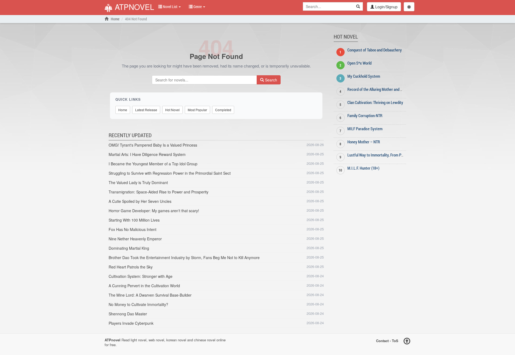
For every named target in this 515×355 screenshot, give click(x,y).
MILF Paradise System (364, 128)
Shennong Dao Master (128, 313)
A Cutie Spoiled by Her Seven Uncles (140, 201)
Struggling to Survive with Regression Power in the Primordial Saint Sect (170, 173)
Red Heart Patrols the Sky (131, 267)
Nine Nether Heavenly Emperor (135, 238)
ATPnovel (133, 7)
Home (114, 18)
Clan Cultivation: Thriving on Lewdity (375, 102)
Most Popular (197, 109)
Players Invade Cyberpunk (131, 323)
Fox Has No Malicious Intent (132, 229)
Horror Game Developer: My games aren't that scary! (154, 210)
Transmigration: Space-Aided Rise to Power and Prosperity (158, 192)
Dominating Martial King (129, 248)
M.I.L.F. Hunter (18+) (363, 168)
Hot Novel (172, 109)
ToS (395, 340)
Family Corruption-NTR (364, 115)
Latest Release (146, 109)
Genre (198, 6)
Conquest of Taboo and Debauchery (374, 50)
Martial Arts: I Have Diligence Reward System (147, 154)
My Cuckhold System (363, 76)
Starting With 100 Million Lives (134, 220)
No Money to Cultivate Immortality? (138, 304)
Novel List (170, 6)
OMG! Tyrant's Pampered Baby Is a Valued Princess (153, 145)
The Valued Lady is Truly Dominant (138, 182)
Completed (223, 109)
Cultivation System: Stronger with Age (140, 276)
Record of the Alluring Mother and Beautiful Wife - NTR (389, 89)
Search (270, 80)
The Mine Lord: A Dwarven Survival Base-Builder (150, 295)
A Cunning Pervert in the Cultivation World (144, 285)
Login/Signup (386, 6)
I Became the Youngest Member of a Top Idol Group (153, 163)
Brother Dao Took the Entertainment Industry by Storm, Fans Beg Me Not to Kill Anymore (184, 257)
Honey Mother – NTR (363, 141)
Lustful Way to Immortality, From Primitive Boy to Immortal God (396, 155)
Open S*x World (359, 63)
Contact (382, 340)
